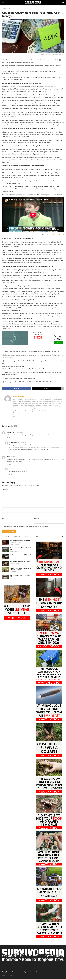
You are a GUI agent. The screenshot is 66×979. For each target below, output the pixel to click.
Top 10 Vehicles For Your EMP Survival (20, 555)
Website (36, 518)
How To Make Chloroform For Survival (20, 561)
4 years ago (17, 469)
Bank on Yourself (58, 235)
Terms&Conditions (16, 972)
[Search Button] (63, 2)
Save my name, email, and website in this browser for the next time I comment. (27, 526)
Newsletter (39, 972)
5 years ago (17, 457)
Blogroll (25, 972)
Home (3, 8)
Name (4, 511)
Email (4, 518)
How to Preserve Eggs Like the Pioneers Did (20, 576)
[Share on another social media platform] (62, 388)
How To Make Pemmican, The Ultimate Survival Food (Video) (20, 541)
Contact (32, 972)
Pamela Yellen (18, 396)
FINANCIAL (9, 8)
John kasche (10, 432)
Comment (5, 489)
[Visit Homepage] (33, 2)
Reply (9, 437)
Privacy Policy (5, 972)
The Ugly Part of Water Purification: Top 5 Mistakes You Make (20, 568)
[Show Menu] (3, 2)
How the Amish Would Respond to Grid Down (20, 548)
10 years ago (20, 432)
